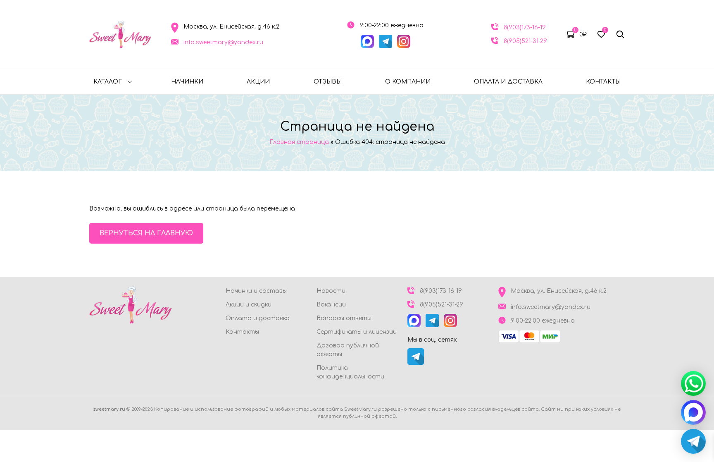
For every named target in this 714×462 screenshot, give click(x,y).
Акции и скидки (248, 305)
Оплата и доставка (508, 82)
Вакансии (331, 305)
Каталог (107, 82)
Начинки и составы (256, 291)
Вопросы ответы (344, 318)
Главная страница (299, 142)
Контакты (603, 82)
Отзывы (328, 82)
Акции (258, 82)
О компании (408, 82)
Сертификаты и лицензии (357, 332)
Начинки (187, 82)
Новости (331, 291)
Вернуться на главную (146, 233)
